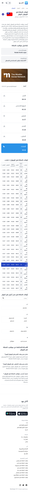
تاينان (25, 321)
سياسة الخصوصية (23, 451)
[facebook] (26, 485)
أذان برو (21, 3)
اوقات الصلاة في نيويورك (21, 465)
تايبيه (25, 318)
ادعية (26, 429)
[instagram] (20, 485)
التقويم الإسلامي (23, 425)
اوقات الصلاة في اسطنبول (21, 477)
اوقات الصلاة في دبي (22, 468)
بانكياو (25, 308)
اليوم (24, 86)
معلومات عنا (24, 437)
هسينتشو (24, 341)
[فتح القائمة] (2, 3)
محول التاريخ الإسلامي (22, 427)
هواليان (12, 341)
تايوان (18, 8)
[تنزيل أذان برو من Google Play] (11, 414)
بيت (27, 8)
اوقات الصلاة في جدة (22, 470)
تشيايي (12, 321)
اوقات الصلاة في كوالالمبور (21, 475)
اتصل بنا (26, 439)
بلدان (23, 8)
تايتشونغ (11, 318)
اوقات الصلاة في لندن (22, 463)
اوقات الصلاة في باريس (22, 460)
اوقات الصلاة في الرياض (22, 472)
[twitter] (23, 485)
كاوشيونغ (24, 331)
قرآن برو (26, 453)
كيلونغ (12, 331)
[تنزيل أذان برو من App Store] (22, 414)
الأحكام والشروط (23, 448)
